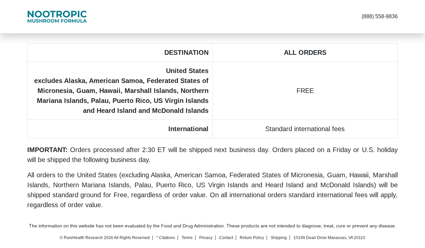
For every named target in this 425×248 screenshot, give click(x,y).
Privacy (205, 237)
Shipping (279, 237)
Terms (187, 237)
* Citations (165, 237)
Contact (226, 237)
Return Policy (252, 237)
